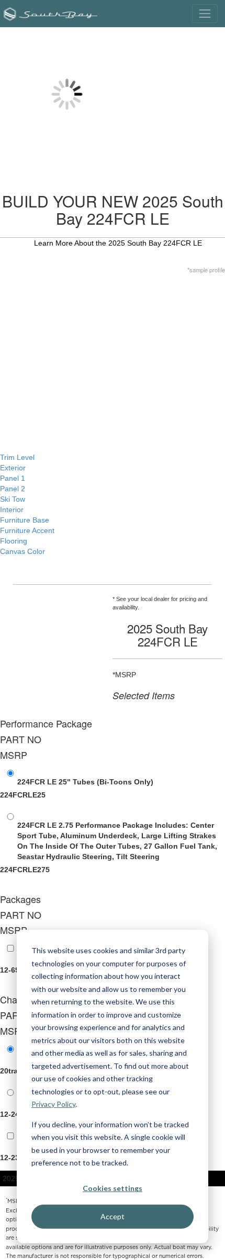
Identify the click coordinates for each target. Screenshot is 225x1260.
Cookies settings (112, 1188)
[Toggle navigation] (205, 13)
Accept (112, 1216)
